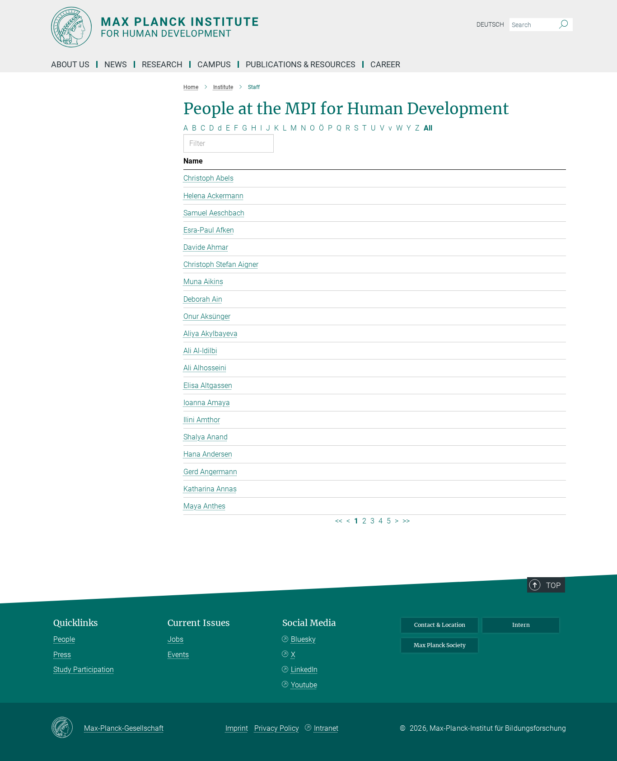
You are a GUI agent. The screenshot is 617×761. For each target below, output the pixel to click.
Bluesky (303, 639)
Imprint (236, 728)
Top (553, 585)
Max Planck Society (440, 645)
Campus (214, 64)
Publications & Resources (300, 64)
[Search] (563, 25)
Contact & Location (439, 624)
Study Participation (83, 669)
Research (162, 64)
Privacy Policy (276, 728)
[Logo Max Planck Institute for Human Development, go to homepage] (220, 27)
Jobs (175, 639)
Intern (521, 624)
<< (338, 521)
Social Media (309, 623)
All (428, 128)
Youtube (304, 685)
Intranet (326, 728)
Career (385, 64)
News (115, 64)
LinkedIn (304, 669)
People (64, 639)
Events (178, 654)
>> (406, 521)
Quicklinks (75, 623)
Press (62, 654)
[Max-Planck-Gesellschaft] (67, 728)
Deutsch (490, 24)
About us (70, 64)
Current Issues (199, 623)
